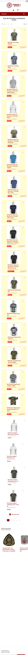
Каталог (4, 14)
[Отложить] (24, 30)
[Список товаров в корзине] (18, 10)
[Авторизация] (13, 10)
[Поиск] (24, 14)
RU (27, 1)
